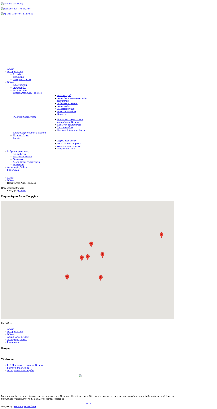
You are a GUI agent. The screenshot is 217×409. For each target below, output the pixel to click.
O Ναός (10, 180)
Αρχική (10, 177)
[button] (82, 258)
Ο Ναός (22, 190)
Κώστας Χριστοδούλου (25, 406)
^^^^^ (87, 404)
